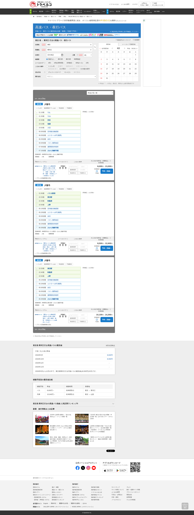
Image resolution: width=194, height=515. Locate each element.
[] (121, 20)
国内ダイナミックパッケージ (42, 495)
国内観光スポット (57, 497)
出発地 (37, 44)
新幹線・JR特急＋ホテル (41, 500)
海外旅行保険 (95, 487)
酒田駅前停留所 (52, 147)
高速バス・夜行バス (50, 27)
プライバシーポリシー (133, 492)
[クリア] (91, 44)
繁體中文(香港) (75, 503)
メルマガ (134, 4)
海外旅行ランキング (97, 497)
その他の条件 (85, 69)
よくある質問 (125, 4)
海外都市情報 (95, 500)
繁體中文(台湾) (63, 503)
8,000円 (110, 359)
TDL (49, 112)
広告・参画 (115, 497)
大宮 (49, 128)
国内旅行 (36, 484)
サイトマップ (116, 487)
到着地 (37, 50)
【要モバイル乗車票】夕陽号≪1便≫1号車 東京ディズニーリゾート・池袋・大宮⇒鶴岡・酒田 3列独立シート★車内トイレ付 (50, 170)
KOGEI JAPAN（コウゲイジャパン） (83, 506)
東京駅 (49, 197)
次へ (124, 48)
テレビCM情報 (131, 500)
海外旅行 (75, 484)
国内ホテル (36, 487)
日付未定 (50, 55)
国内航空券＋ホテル (40, 497)
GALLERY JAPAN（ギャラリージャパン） (56, 506)
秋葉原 (49, 201)
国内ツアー (36, 492)
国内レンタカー (56, 492)
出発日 (37, 55)
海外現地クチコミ (96, 495)
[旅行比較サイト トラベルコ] (33, 16)
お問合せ (144, 4)
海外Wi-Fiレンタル (78, 500)
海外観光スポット (96, 490)
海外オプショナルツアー (79, 497)
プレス (129, 487)
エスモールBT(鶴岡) (54, 135)
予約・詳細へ (106, 171)
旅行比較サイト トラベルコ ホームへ (43, 478)
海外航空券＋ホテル (78, 495)
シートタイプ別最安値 (128, 44)
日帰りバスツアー (57, 495)
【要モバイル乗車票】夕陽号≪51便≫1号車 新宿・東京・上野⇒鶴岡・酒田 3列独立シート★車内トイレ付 (50, 247)
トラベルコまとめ (96, 492)
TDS (49, 116)
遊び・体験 (55, 487)
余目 (49, 139)
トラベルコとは (114, 4)
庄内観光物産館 (52, 131)
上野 (49, 205)
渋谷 (49, 120)
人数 (73, 55)
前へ (112, 48)
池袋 (49, 124)
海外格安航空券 (77, 490)
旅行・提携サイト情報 (133, 489)
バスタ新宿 (51, 193)
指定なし (50, 76)
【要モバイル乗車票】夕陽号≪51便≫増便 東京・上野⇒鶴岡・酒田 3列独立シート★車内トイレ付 (50, 318)
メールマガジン (116, 500)
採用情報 (129, 497)
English (45, 503)
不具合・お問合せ (117, 494)
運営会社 (129, 494)
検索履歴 (136, 39)
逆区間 (95, 47)
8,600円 (110, 355)
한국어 (85, 503)
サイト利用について (118, 489)
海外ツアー (75, 492)
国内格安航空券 (37, 490)
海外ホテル (75, 487)
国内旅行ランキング (58, 500)
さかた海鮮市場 (52, 150)
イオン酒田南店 (52, 143)
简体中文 (53, 503)
